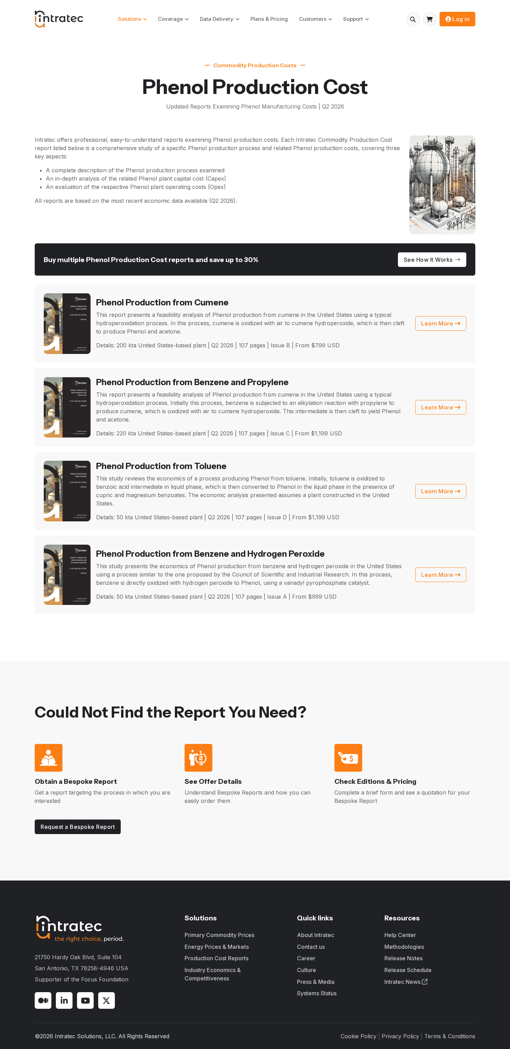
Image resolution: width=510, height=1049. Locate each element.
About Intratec (315, 934)
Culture (306, 969)
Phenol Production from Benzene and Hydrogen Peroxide (210, 554)
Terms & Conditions (449, 1036)
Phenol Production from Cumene (162, 302)
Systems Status (317, 993)
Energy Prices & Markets (217, 946)
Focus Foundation (104, 979)
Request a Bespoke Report (78, 826)
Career (306, 958)
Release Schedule (408, 969)
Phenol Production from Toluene (161, 466)
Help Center (400, 934)
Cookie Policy (358, 1036)
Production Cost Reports (216, 958)
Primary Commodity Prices (219, 934)
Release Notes (403, 958)
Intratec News (403, 981)
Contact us (311, 946)
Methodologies (404, 946)
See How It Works (428, 259)
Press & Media (315, 981)
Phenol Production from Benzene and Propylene (192, 382)
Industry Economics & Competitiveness (213, 974)
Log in (460, 19)
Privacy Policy (400, 1036)
